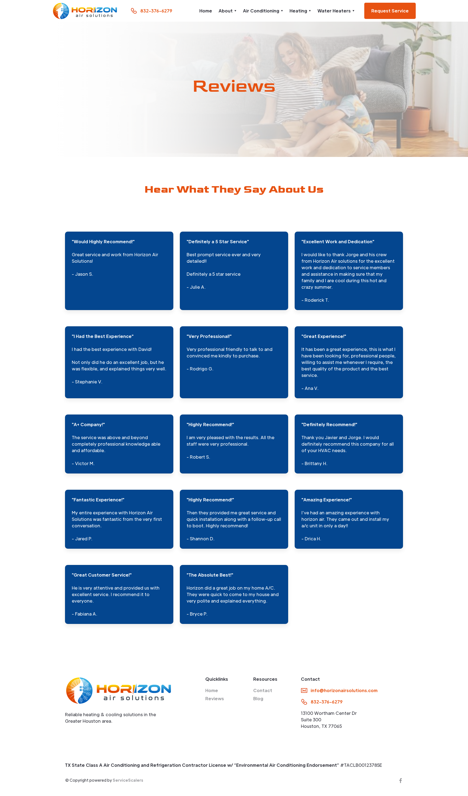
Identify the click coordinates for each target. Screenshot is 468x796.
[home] (85, 10)
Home (205, 11)
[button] (227, 11)
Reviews (214, 698)
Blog (258, 698)
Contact (262, 690)
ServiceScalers (128, 780)
